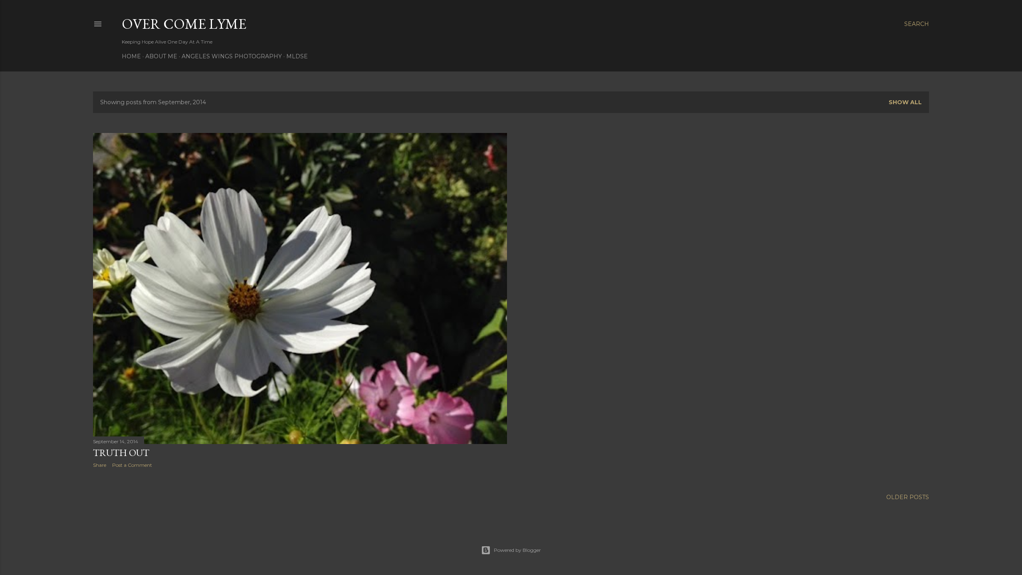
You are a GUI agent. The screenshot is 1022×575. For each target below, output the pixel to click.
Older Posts (907, 497)
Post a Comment (132, 465)
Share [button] (99, 465)
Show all (905, 102)
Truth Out (121, 452)
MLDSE (297, 56)
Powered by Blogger (517, 550)
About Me (161, 56)
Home (131, 56)
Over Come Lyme (184, 23)
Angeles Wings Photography (232, 56)
